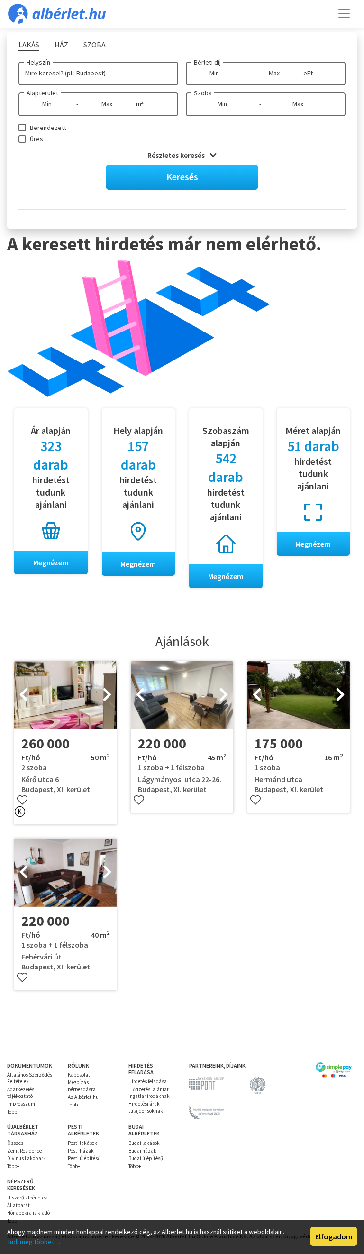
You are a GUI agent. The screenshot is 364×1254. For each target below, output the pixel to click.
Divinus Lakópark (26, 1158)
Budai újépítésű (145, 1158)
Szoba (203, 93)
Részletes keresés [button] (176, 155)
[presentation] (23, 695)
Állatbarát (18, 1205)
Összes (15, 1143)
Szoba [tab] (94, 44)
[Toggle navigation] (344, 14)
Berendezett (48, 127)
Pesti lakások (82, 1143)
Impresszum (21, 1103)
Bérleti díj (207, 62)
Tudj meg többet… (33, 1241)
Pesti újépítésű (84, 1158)
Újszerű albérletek (27, 1197)
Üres (36, 139)
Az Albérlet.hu (83, 1097)
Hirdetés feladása (147, 1081)
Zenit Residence (24, 1150)
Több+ (13, 1111)
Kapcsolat (79, 1074)
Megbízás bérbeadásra (82, 1085)
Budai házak (142, 1150)
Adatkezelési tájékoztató (21, 1092)
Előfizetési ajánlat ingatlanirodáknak (149, 1092)
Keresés (182, 177)
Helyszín (38, 62)
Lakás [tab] (28, 44)
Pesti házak (81, 1150)
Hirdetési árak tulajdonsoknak (145, 1107)
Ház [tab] (61, 44)
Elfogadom (334, 1236)
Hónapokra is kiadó (28, 1212)
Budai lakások (144, 1143)
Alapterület (42, 93)
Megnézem (51, 562)
